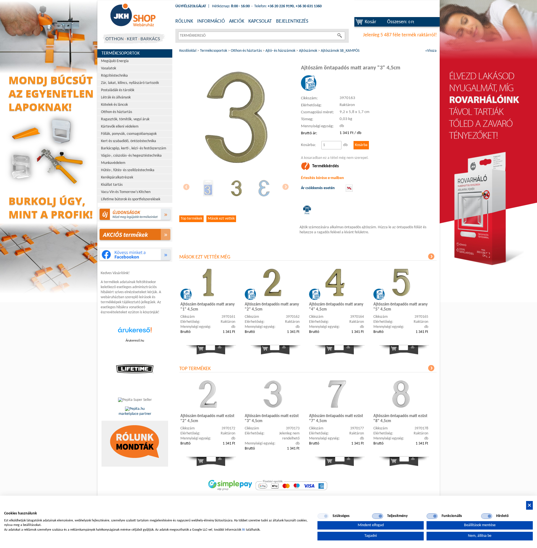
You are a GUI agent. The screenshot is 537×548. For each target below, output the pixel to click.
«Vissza (431, 51)
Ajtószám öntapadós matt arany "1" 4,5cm (207, 307)
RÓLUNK (184, 21)
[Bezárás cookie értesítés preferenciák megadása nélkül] (529, 505)
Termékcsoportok (121, 53)
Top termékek (191, 219)
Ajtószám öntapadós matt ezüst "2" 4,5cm (207, 418)
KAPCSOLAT (260, 21)
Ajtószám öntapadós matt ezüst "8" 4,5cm (400, 418)
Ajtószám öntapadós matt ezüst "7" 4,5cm (336, 418)
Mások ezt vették (221, 219)
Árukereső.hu (135, 340)
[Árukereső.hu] (135, 332)
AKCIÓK (236, 21)
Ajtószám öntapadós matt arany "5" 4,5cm (400, 307)
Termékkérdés (325, 166)
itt (243, 529)
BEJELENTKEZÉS (292, 21)
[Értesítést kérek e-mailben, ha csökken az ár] (349, 191)
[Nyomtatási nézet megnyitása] (306, 209)
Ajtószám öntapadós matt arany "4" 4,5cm (336, 307)
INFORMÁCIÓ (211, 21)
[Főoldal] (132, 15)
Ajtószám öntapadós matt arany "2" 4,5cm (272, 307)
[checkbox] (323, 516)
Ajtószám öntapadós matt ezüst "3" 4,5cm (272, 418)
